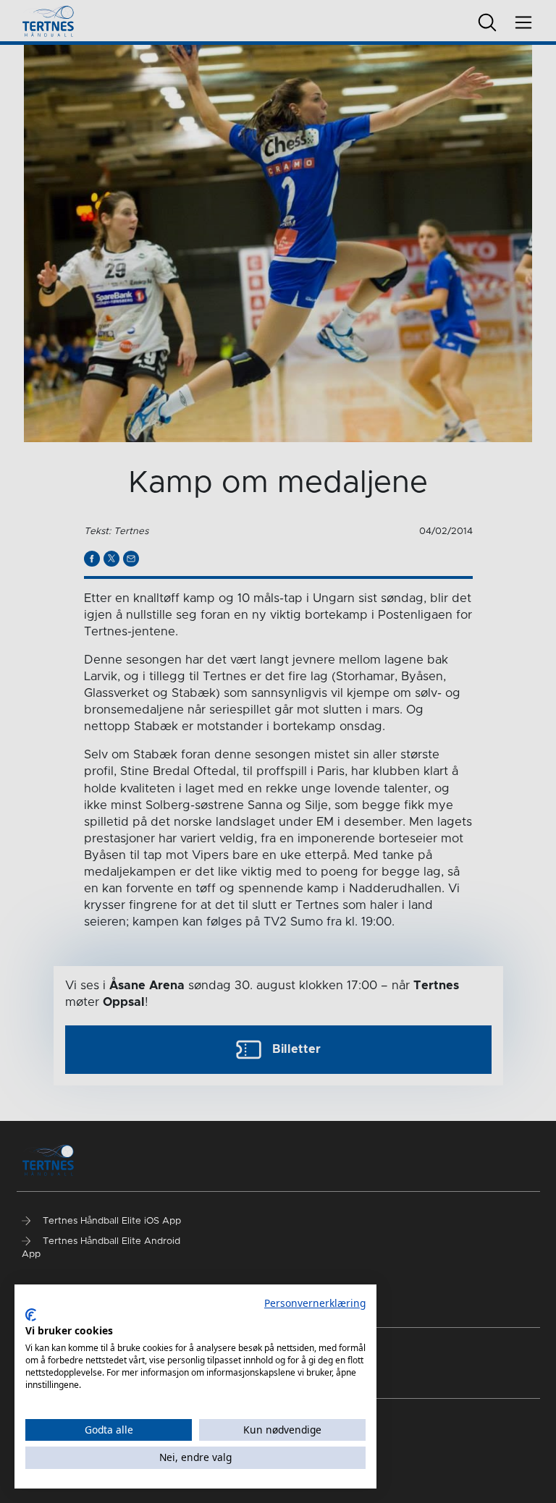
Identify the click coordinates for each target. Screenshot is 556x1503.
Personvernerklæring (315, 1303)
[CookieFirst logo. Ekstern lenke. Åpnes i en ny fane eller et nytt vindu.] (30, 1314)
